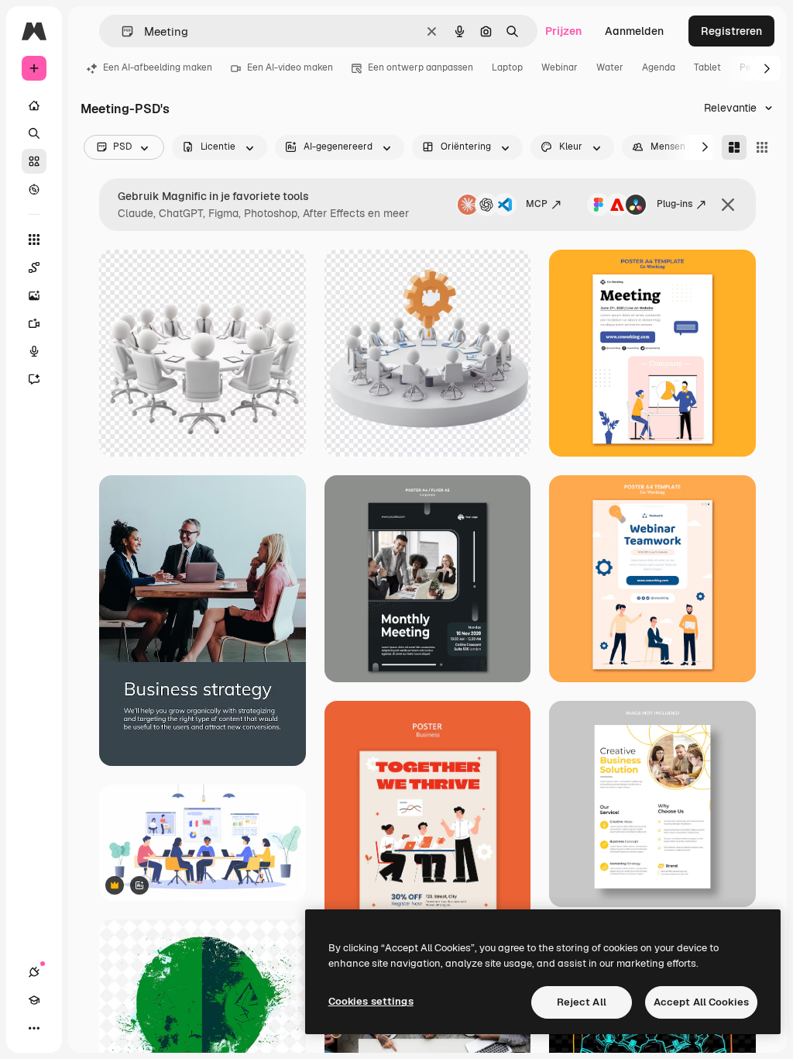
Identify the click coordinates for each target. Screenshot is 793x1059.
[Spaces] (34, 267)
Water (609, 67)
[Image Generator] (34, 295)
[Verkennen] (34, 189)
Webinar (559, 67)
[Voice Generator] (34, 351)
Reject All (581, 1002)
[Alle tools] (34, 239)
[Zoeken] (34, 133)
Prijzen (563, 31)
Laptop (507, 67)
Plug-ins (674, 204)
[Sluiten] (728, 204)
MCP (537, 204)
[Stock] (34, 161)
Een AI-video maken (290, 67)
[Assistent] (34, 379)
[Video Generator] (34, 323)
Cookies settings (371, 1001)
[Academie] (34, 1000)
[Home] (34, 105)
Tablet (707, 67)
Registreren (731, 31)
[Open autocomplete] (121, 31)
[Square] (762, 147)
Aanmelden (634, 31)
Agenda (658, 67)
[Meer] (34, 1028)
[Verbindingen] (34, 972)
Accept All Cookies (701, 1002)
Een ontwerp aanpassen (420, 67)
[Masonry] (734, 147)
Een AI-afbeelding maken (157, 67)
